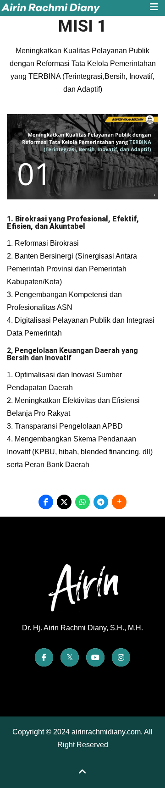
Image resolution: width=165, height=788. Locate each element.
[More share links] (119, 502)
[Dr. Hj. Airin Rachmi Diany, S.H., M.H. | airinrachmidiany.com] (72, 8)
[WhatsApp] (82, 502)
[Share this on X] (64, 502)
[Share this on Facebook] (45, 502)
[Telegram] (101, 502)
